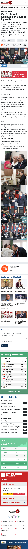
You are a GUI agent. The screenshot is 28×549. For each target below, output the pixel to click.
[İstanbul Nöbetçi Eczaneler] (26, 475)
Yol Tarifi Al (8, 494)
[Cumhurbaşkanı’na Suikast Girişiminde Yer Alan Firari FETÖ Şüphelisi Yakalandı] (7, 283)
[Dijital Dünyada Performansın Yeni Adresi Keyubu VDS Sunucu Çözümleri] (21, 283)
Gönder (4, 346)
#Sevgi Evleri (11, 40)
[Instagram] (15, 516)
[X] (12, 516)
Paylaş (5, 65)
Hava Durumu (20, 521)
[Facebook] (10, 516)
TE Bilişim (13, 268)
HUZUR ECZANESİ (8, 498)
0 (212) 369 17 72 (19, 494)
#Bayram (20, 40)
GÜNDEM (4, 7)
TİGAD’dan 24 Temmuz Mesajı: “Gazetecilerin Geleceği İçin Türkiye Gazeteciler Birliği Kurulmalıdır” (7, 305)
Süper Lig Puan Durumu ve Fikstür (6, 529)
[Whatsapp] (18, 516)
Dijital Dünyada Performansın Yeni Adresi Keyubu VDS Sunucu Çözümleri (20, 289)
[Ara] (23, 3)
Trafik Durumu (20, 525)
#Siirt (3, 40)
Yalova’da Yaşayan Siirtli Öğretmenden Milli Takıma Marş (7, 320)
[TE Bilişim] (4, 269)
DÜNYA (10, 7)
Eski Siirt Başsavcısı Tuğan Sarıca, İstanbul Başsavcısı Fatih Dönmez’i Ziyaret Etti (20, 321)
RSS (4, 542)
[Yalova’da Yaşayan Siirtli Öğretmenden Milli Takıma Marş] (7, 314)
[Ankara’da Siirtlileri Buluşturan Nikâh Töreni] (21, 297)
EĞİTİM (23, 7)
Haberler (3, 11)
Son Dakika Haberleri (5, 534)
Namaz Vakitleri (7, 525)
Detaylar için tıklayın (14, 391)
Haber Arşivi (20, 534)
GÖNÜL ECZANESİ (8, 484)
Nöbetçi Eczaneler (8, 521)
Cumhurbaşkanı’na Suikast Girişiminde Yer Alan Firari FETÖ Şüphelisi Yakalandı (6, 289)
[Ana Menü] (25, 3)
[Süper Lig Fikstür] (26, 397)
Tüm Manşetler (20, 529)
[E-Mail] (11, 271)
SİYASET (16, 7)
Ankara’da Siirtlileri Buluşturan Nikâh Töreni (20, 303)
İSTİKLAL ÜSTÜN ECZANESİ (11, 502)
